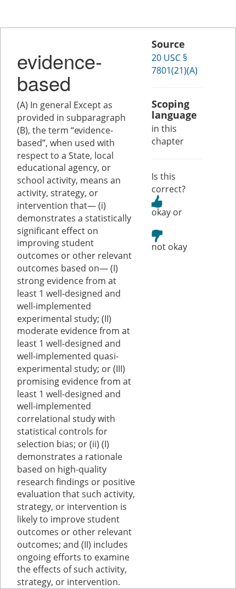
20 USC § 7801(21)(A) (174, 64)
